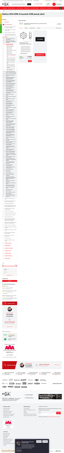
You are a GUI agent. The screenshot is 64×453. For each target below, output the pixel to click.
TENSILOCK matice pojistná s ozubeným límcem (10, 167)
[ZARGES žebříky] (5, 383)
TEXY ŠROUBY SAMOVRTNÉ (9, 203)
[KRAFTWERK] (44, 383)
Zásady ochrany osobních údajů (9, 443)
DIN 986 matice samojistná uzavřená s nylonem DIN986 (10, 129)
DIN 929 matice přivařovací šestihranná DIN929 (10, 86)
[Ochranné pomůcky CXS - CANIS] (30, 383)
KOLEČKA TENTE (7, 258)
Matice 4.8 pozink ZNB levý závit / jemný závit (11, 69)
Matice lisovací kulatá (9, 189)
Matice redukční (8, 190)
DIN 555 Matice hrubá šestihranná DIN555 (9, 103)
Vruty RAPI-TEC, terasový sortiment (30, 414)
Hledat (29, 4)
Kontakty (4, 444)
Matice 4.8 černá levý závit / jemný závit (11, 67)
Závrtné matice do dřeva (10, 173)
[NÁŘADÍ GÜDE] (43, 380)
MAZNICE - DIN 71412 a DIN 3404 (10, 225)
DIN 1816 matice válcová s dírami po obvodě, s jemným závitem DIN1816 (10, 135)
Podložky (25, 412)
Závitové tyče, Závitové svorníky (29, 409)
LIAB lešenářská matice (9, 169)
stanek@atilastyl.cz (9, 316)
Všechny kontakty (10, 326)
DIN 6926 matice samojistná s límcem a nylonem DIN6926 (10, 152)
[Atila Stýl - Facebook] (40, 423)
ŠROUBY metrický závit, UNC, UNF (10, 32)
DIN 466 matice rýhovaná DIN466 (10, 95)
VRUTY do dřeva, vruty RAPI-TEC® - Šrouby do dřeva (10, 30)
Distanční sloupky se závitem (10, 192)
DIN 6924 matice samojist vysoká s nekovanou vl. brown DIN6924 (10, 147)
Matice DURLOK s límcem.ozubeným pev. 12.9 (10, 194)
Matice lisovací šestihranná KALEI (10, 188)
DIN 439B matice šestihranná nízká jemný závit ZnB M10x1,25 (26, 51)
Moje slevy (5, 437)
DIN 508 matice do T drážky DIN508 (10, 99)
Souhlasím (45, 441)
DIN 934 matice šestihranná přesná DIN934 (10, 39)
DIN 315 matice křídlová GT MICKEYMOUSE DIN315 (10, 90)
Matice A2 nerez (9, 47)
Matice (25, 411)
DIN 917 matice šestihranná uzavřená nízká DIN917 (10, 110)
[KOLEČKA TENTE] (37, 383)
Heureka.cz (59, 374)
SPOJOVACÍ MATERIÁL (8, 24)
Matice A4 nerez (9, 51)
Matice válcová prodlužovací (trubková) (10, 181)
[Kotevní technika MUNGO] (11, 380)
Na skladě (6, 269)
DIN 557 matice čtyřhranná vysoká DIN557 (10, 106)
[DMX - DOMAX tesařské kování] (18, 383)
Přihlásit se (59, 413)
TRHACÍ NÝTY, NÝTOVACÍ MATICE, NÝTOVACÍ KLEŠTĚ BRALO (10, 201)
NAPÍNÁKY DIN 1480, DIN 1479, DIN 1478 (10, 230)
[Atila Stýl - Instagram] (43, 423)
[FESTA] (24, 387)
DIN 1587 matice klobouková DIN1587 (10, 75)
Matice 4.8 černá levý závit (11, 60)
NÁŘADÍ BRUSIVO (7, 245)
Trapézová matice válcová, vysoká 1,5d (10, 175)
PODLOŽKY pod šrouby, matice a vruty (10, 199)
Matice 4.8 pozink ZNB (10, 46)
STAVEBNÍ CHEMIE (8, 253)
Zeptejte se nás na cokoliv (28, 0)
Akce (5, 270)
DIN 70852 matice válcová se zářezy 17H (10, 196)
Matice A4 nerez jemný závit (11, 59)
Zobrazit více (40, 54)
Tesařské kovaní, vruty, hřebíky (8, 414)
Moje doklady (5, 436)
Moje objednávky (6, 435)
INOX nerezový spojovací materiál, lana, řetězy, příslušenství (10, 27)
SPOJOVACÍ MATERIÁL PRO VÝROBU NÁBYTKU (10, 227)
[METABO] (17, 387)
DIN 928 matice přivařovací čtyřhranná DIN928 (10, 112)
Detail (30, 61)
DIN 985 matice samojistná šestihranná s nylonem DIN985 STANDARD (11, 41)
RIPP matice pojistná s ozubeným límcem (9, 165)
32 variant (40, 39)
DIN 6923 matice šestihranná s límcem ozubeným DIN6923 (11, 84)
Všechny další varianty (23, 53)
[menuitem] (5, 8)
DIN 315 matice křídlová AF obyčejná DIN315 (10, 88)
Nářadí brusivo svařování (7, 411)
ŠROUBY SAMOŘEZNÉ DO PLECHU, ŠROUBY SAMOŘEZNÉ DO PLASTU (10, 206)
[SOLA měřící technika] (12, 384)
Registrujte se (5, 450)
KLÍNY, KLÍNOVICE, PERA (9, 216)
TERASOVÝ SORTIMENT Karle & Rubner (10, 240)
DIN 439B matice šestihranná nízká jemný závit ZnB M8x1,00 (26, 47)
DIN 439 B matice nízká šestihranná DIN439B (9, 44)
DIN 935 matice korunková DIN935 (10, 114)
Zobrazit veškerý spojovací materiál (30, 415)
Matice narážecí (8, 171)
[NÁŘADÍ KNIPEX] (36, 380)
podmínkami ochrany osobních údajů (53, 416)
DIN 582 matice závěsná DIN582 (11, 73)
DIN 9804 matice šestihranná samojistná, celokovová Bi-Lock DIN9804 (11, 159)
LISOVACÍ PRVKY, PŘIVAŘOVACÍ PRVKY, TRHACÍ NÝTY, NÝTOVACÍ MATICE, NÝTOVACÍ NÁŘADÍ (10, 219)
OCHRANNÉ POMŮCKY (8, 255)
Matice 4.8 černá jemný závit (11, 54)
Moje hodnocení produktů (7, 439)
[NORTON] (4, 387)
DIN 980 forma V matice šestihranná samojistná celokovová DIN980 (9, 121)
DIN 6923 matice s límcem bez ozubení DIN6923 (10, 144)
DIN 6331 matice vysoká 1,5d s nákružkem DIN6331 (11, 142)
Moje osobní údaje (6, 433)
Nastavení (19, 450)
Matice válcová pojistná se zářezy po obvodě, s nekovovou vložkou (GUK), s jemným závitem (11, 178)
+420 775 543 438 (38, 3)
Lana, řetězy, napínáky (7, 412)
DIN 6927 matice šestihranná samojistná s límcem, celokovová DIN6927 (11, 154)
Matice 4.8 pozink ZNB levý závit (11, 62)
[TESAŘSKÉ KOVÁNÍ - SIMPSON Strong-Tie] (24, 383)
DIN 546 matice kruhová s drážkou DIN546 (10, 101)
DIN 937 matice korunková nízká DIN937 (11, 119)
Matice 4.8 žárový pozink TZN (11, 50)
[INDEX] (10, 387)
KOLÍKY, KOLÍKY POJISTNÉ (9, 211)
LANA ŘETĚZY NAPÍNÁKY (9, 248)
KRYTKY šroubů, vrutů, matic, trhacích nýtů (9, 236)
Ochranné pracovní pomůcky (8, 415)
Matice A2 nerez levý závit (11, 64)
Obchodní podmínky (36, 0)
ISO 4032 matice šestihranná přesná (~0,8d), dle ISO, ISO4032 (11, 72)
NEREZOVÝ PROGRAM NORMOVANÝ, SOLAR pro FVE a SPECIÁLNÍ (10, 223)
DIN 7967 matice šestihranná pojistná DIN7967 (10, 157)
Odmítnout (39, 441)
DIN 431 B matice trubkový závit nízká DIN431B (11, 92)
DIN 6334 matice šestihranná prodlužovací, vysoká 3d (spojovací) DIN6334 (10, 78)
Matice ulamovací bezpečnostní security (11, 183)
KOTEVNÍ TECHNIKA (8, 243)
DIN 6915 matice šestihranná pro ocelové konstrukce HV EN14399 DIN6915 (10, 81)
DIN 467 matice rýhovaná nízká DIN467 (11, 97)
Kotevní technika (6, 409)
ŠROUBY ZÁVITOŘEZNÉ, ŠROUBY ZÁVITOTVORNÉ (10, 233)
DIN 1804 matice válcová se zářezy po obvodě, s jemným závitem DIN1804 (10, 132)
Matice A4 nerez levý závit (11, 65)
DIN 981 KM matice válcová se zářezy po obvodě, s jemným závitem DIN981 (10, 124)
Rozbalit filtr (9, 275)
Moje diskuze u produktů (7, 440)
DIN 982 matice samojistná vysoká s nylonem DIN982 (10, 127)
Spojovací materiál (6, 408)
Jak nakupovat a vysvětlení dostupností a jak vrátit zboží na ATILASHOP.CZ (12, 0)
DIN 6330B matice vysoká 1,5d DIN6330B (10, 140)
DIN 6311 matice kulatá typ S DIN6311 (10, 138)
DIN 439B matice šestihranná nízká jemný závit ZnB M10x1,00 (26, 49)
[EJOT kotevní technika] (23, 380)
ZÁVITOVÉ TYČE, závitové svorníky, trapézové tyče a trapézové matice (10, 35)
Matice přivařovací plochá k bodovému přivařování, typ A (10, 185)
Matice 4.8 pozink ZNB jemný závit (11, 56)
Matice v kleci (8, 170)
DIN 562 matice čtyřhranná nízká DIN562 (11, 108)
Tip (5, 273)
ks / (9, 280)
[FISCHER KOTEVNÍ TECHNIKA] (17, 380)
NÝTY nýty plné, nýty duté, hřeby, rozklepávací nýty (10, 209)
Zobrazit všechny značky (57, 383)
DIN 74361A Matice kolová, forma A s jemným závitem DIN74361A (10, 162)
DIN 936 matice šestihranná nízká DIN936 (10, 117)
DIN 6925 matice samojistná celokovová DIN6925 (10, 149)
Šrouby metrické (26, 408)
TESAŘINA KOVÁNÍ (8, 250)
